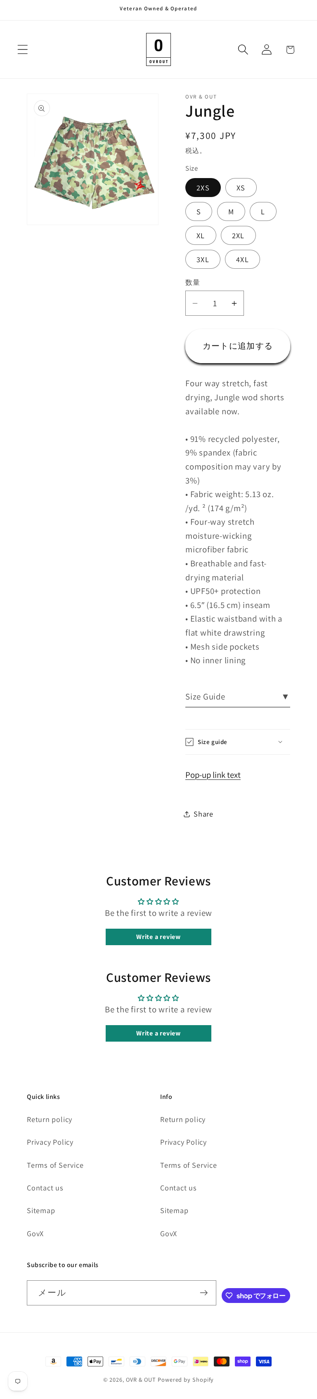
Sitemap (41, 1210)
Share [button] (203, 814)
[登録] (203, 1292)
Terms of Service (55, 1165)
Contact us (45, 1187)
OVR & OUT (141, 1379)
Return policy (49, 1119)
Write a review (158, 936)
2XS (203, 187)
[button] (22, 49)
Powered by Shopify (186, 1379)
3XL (202, 259)
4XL (242, 259)
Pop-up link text (213, 774)
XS (241, 187)
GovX (35, 1233)
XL (200, 235)
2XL (238, 235)
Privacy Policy (50, 1142)
